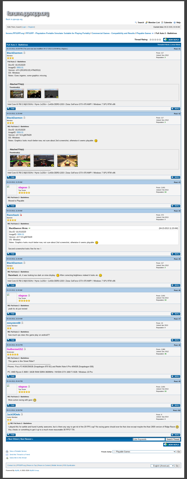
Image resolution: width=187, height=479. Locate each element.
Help (178, 22)
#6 (179, 290)
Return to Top (32, 465)
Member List (154, 22)
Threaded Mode (163, 44)
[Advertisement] (103, 10)
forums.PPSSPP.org (15, 33)
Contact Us (11, 465)
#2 (179, 114)
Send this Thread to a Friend (20, 454)
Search (141, 22)
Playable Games (143, 33)
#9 (179, 381)
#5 (179, 259)
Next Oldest (13, 439)
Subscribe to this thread (18, 458)
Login (24, 27)
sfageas (64, 49)
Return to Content (44, 465)
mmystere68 (13, 323)
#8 (179, 345)
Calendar (168, 22)
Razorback (13, 215)
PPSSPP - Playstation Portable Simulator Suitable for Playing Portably (58, 33)
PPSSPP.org (21, 465)
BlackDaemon (14, 53)
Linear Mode (175, 44)
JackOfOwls (13, 414)
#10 (179, 410)
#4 (179, 211)
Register (31, 27)
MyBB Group (34, 470)
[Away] (20, 215)
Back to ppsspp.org (14, 19)
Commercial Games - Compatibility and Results (113, 33)
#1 (179, 49)
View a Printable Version (18, 451)
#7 (179, 319)
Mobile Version (57, 465)
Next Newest (25, 439)
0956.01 (20, 67)
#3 (179, 182)
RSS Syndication (69, 465)
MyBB (17, 470)
